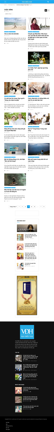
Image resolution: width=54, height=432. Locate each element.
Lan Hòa (22, 230)
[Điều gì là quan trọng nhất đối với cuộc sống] (39, 149)
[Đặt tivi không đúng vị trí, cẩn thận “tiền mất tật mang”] (15, 149)
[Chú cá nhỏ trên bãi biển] (15, 24)
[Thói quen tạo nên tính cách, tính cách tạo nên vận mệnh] (18, 409)
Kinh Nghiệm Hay (11, 4)
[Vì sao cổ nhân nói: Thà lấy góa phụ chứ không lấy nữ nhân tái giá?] (20, 237)
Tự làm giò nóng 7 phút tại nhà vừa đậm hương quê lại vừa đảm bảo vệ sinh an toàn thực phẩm (30, 398)
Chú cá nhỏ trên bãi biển (11, 34)
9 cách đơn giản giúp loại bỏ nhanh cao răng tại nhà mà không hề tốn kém (31, 245)
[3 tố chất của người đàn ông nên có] (20, 266)
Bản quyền (8, 429)
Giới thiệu (7, 422)
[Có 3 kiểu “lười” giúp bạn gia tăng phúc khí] (39, 58)
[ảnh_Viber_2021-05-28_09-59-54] (27, 314)
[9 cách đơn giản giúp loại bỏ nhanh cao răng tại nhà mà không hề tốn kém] (20, 246)
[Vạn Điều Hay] (27, 2)
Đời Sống (10, 126)
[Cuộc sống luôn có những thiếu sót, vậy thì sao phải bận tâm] (39, 88)
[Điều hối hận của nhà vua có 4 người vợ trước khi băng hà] (15, 179)
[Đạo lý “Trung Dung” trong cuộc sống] (39, 119)
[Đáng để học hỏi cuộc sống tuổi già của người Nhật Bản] (15, 119)
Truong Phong (27, 360)
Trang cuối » (44, 206)
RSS (6, 424)
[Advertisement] (15, 60)
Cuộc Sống (6, 31)
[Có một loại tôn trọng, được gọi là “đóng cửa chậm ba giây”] (15, 88)
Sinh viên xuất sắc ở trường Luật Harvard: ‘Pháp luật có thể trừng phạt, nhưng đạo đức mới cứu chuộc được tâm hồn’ (31, 256)
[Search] (48, 1)
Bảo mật (7, 427)
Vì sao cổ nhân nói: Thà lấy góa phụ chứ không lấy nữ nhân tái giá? (31, 236)
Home (5, 4)
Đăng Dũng (28, 266)
